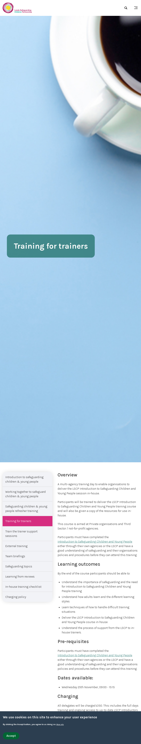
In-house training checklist (23, 586)
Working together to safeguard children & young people (25, 494)
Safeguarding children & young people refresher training (26, 509)
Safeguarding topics (18, 566)
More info (60, 724)
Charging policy (15, 597)
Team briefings (15, 556)
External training (16, 546)
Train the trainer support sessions (21, 534)
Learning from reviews (20, 576)
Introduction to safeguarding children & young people (24, 479)
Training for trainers (18, 521)
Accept (11, 735)
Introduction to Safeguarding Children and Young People (95, 541)
